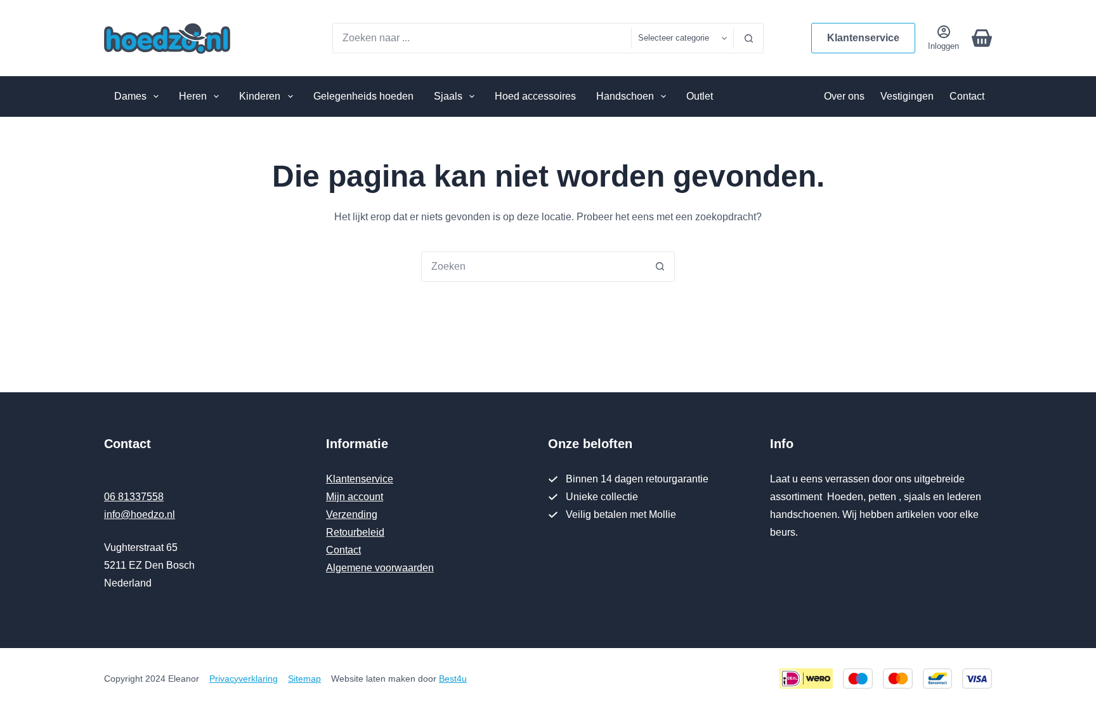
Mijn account (354, 496)
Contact (966, 96)
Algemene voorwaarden (380, 567)
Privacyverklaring (243, 678)
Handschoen (625, 96)
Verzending (351, 514)
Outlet (699, 96)
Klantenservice (863, 37)
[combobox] (482, 38)
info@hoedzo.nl (139, 514)
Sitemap (304, 678)
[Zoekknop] (748, 38)
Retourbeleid (355, 532)
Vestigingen (907, 96)
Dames (130, 96)
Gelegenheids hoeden (363, 96)
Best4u (453, 678)
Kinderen (259, 96)
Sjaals (448, 96)
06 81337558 (134, 496)
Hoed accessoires (535, 96)
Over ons (844, 96)
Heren (193, 96)
